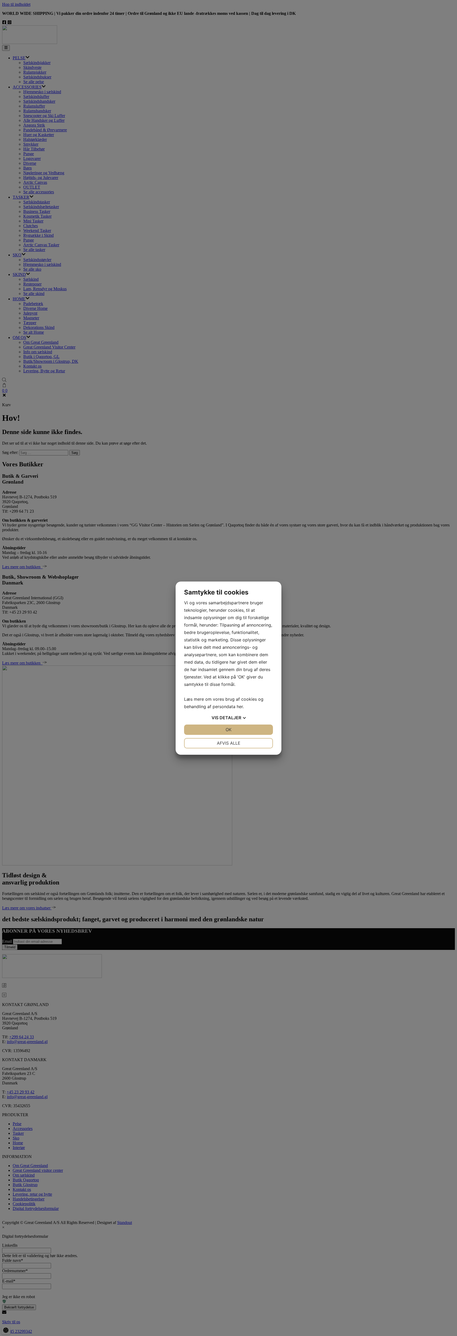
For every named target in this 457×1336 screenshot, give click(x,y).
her (240, 706)
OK (228, 729)
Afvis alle (228, 743)
